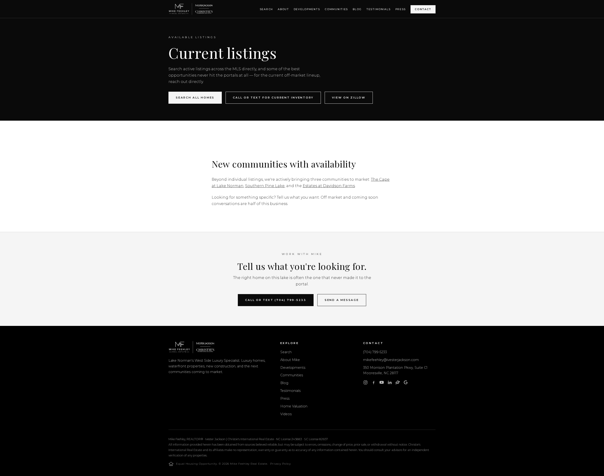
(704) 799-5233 (375, 352)
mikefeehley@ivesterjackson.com (391, 360)
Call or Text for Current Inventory (273, 97)
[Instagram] (365, 383)
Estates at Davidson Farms (329, 186)
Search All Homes (195, 97)
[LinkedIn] (389, 383)
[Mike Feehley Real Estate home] (190, 9)
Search (266, 9)
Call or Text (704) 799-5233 (275, 300)
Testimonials (378, 9)
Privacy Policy (280, 463)
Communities (336, 9)
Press (400, 9)
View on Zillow (348, 97)
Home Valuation (293, 406)
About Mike (290, 360)
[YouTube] (381, 383)
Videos (286, 414)
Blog (357, 9)
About (283, 9)
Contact (423, 9)
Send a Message (342, 300)
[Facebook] (373, 383)
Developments (307, 9)
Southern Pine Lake (265, 186)
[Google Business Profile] (405, 383)
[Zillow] (397, 383)
